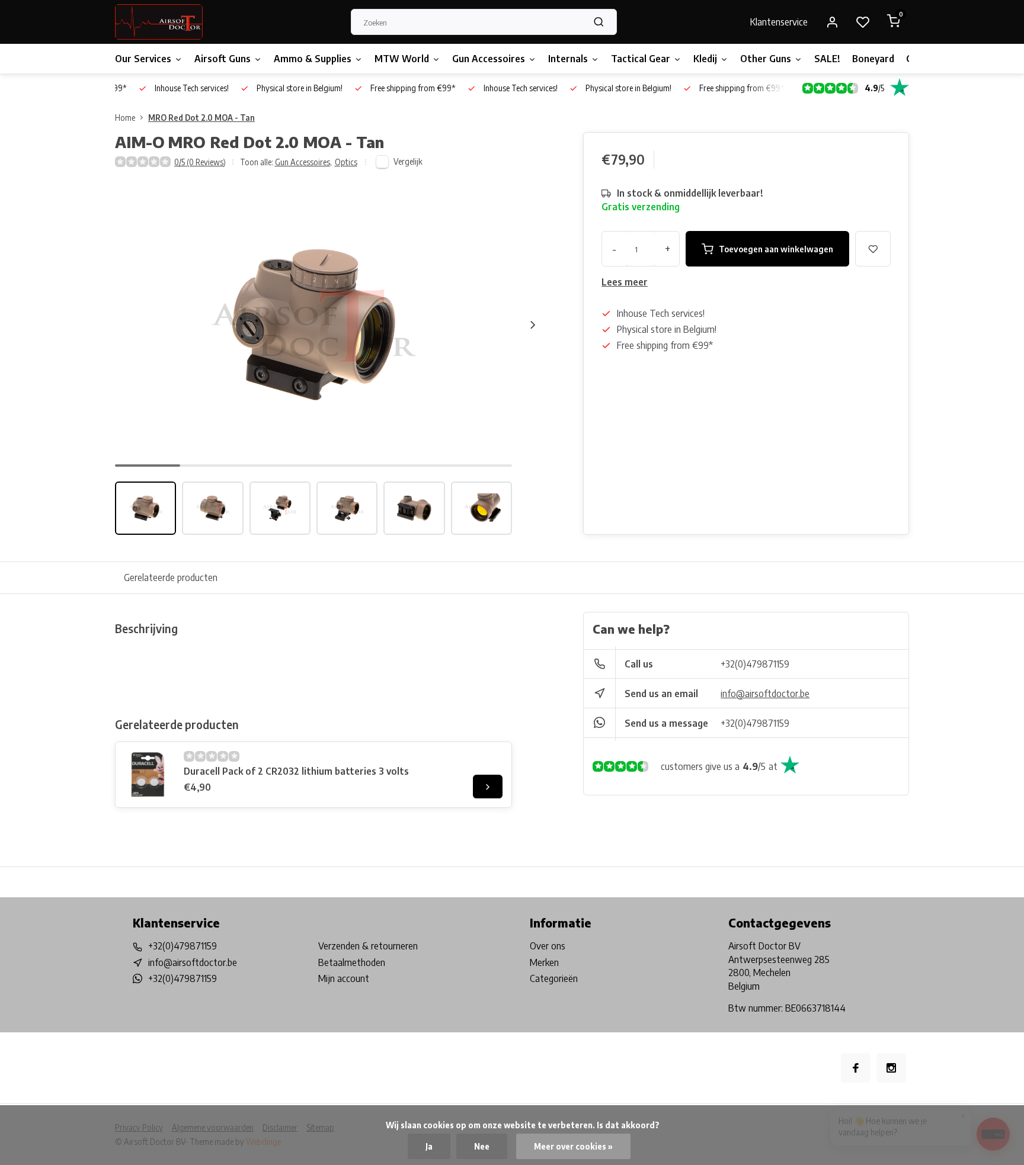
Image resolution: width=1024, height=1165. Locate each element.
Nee (481, 1146)
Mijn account (343, 978)
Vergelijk (408, 161)
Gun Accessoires (488, 59)
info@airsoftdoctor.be (765, 693)
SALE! (827, 59)
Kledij (705, 59)
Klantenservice (779, 22)
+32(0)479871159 (755, 664)
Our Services (143, 59)
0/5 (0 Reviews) (200, 162)
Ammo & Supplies (312, 59)
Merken (544, 962)
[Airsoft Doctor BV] (159, 22)
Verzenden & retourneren (368, 946)
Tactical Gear (640, 59)
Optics (346, 162)
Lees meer (624, 282)
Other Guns (765, 59)
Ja (429, 1146)
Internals (568, 59)
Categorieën (554, 978)
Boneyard (873, 59)
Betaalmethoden (351, 962)
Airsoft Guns (222, 59)
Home (125, 118)
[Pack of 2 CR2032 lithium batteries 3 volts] (148, 774)
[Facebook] (856, 1068)
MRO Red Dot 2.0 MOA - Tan (201, 118)
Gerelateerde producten (170, 577)
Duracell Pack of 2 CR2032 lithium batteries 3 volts (296, 771)
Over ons (547, 946)
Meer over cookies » (573, 1146)
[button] (533, 324)
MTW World (402, 59)
